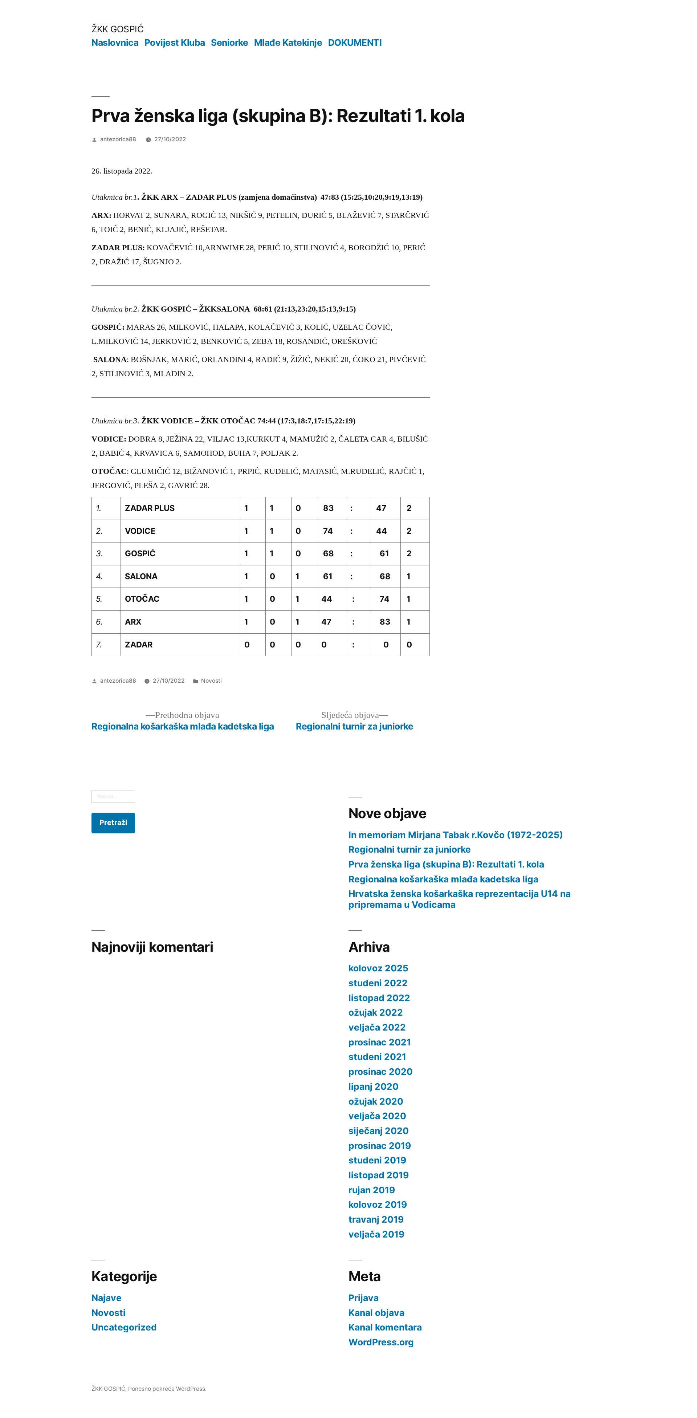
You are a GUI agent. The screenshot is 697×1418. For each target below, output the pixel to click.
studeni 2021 (377, 1056)
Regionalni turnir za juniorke (409, 849)
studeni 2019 (377, 1160)
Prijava (363, 1297)
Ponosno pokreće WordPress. (167, 1388)
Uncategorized (124, 1327)
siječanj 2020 (378, 1130)
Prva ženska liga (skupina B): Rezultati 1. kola (446, 864)
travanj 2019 (376, 1219)
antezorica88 (118, 139)
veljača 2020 (377, 1115)
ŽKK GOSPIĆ (117, 29)
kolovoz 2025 (378, 968)
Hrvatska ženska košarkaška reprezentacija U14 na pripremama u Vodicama (459, 899)
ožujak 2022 (375, 1012)
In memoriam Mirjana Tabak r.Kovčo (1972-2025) (455, 834)
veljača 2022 (377, 1027)
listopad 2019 (378, 1175)
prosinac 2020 (380, 1071)
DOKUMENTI (355, 42)
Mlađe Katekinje (288, 42)
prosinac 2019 (379, 1145)
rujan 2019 (371, 1190)
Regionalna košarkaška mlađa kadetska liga (443, 879)
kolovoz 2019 (377, 1204)
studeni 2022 (378, 983)
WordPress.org (381, 1342)
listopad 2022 (379, 997)
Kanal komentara (385, 1327)
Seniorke (229, 42)
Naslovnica (114, 42)
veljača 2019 (376, 1234)
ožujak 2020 (375, 1101)
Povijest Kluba (174, 42)
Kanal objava (376, 1312)
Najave (106, 1297)
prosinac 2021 (379, 1042)
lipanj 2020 (373, 1086)
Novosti (211, 680)
